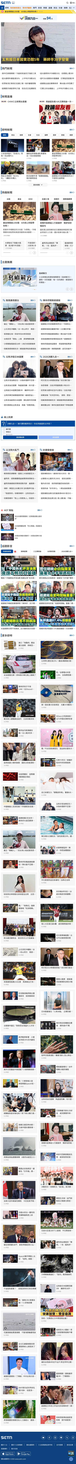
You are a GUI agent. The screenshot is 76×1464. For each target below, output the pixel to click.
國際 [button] (46, 135)
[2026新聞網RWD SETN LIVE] (13, 3)
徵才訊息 (14, 1448)
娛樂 (65, 7)
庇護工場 (45, 199)
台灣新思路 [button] (51, 551)
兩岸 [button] (54, 135)
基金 (19, 199)
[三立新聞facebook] (49, 1437)
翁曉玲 (56, 199)
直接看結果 (20, 437)
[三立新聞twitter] (67, 1437)
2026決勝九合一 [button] (67, 551)
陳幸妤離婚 (27, 7)
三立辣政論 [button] (37, 551)
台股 (8, 199)
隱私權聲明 (30, 1445)
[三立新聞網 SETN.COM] (2, 8)
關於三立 (4, 1445)
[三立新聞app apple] (8, 1454)
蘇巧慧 (8, 429)
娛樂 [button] (21, 135)
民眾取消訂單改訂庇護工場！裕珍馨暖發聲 (19, 83)
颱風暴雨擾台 (15, 7)
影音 (40, 7)
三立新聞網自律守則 (45, 1445)
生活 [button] (37, 135)
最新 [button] (4, 135)
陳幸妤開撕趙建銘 (51, 300)
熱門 (35, 7)
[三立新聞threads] (73, 1437)
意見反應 (70, 1445)
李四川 (8, 432)
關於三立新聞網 (16, 1445)
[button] (67, 2)
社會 (60, 7)
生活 (71, 7)
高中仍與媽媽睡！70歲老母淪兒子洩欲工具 (19, 73)
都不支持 (9, 435)
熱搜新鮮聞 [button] (7, 551)
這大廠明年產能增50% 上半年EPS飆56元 (19, 78)
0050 (30, 199)
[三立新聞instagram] (55, 1437)
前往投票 (56, 437)
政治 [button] (13, 135)
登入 (73, 3)
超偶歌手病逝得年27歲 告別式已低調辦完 (19, 88)
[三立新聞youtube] (43, 1437)
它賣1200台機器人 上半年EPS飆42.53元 (56, 88)
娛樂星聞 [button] (24, 551)
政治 (55, 7)
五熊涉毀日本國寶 (14, 356)
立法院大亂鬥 (12, 449)
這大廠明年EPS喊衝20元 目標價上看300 (56, 73)
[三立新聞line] (61, 1437)
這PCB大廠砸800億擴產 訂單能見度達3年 (57, 78)
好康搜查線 (48, 449)
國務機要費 (67, 199)
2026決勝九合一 (51, 356)
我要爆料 (4, 1448)
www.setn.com (20, 1459)
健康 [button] (71, 135)
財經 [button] (62, 135)
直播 (50, 7)
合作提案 (59, 1445)
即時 (7, 7)
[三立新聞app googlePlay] (24, 1454)
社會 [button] (29, 135)
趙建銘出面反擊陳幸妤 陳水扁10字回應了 (57, 83)
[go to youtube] (15, 551)
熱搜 (45, 7)
